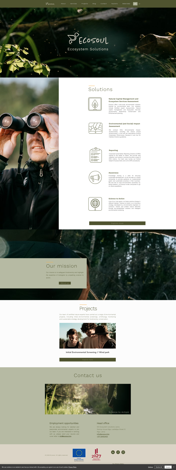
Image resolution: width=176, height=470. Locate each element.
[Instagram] (123, 452)
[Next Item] (113, 345)
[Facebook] (118, 452)
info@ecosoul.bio (65, 436)
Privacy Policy (72, 467)
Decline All (159, 467)
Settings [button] (150, 467)
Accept (168, 467)
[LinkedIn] (113, 452)
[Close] (174, 467)
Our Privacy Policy (118, 464)
